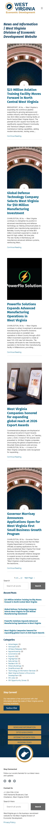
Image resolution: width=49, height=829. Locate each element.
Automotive (12, 654)
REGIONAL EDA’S (24, 742)
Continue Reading (14, 136)
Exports (11, 656)
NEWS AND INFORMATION (24, 727)
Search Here (9, 801)
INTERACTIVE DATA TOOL (24, 737)
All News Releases (15, 649)
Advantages (13, 644)
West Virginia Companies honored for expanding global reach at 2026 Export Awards (22, 417)
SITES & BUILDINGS (24, 732)
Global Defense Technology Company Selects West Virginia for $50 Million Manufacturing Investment (23, 203)
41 (21, 578)
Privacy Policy (9, 822)
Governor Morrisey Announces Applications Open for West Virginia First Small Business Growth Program (24, 524)
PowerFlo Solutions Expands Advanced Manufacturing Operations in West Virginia (21, 312)
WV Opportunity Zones (17, 680)
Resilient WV (13, 663)
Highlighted (12, 659)
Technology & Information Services (22, 670)
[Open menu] (41, 8)
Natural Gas (12, 661)
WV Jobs (11, 678)
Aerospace (12, 646)
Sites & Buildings (14, 666)
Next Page (30, 578)
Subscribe (11, 708)
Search (7, 580)
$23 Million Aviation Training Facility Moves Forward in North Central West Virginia (24, 96)
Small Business (14, 668)
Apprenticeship (14, 651)
